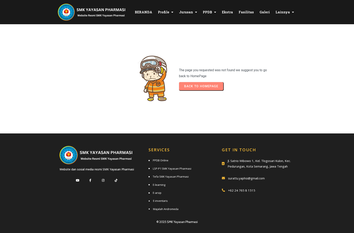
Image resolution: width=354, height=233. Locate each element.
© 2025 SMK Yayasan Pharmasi (177, 222)
